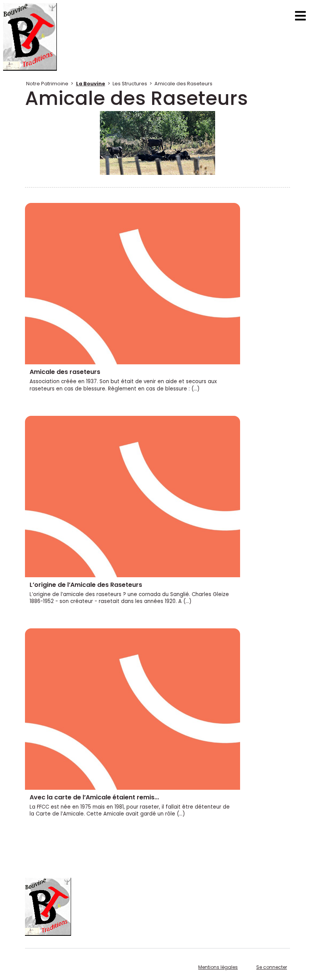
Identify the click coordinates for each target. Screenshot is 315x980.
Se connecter (271, 967)
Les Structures (130, 83)
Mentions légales (218, 967)
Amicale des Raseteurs (183, 83)
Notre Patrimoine (47, 83)
